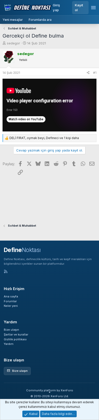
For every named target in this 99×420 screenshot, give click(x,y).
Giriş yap (56, 7)
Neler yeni (11, 306)
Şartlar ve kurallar (16, 334)
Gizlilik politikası (15, 339)
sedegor (13, 43)
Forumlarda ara (40, 20)
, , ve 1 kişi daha (44, 138)
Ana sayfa (11, 296)
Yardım (8, 344)
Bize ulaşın (11, 329)
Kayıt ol (79, 7)
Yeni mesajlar (13, 20)
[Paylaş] (88, 73)
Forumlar (10, 301)
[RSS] (6, 272)
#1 (94, 73)
